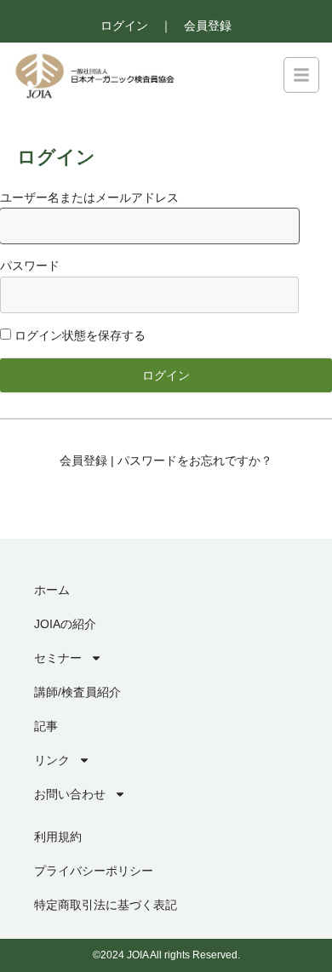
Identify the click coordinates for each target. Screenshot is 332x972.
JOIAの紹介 (65, 624)
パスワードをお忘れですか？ (194, 460)
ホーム (52, 590)
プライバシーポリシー (93, 871)
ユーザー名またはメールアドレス (89, 197)
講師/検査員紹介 (77, 692)
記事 (46, 726)
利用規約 (58, 836)
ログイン (124, 25)
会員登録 (208, 25)
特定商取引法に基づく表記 (105, 905)
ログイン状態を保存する (78, 335)
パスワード (30, 265)
